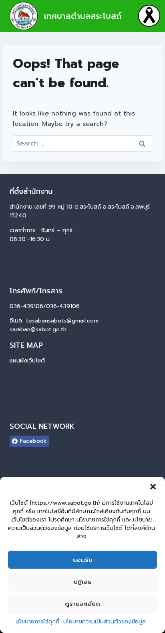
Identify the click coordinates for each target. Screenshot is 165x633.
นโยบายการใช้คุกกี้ (37, 621)
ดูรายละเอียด (82, 603)
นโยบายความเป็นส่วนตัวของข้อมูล (104, 621)
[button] (153, 487)
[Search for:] (82, 143)
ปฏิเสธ (82, 581)
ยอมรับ (83, 559)
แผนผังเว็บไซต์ (27, 360)
